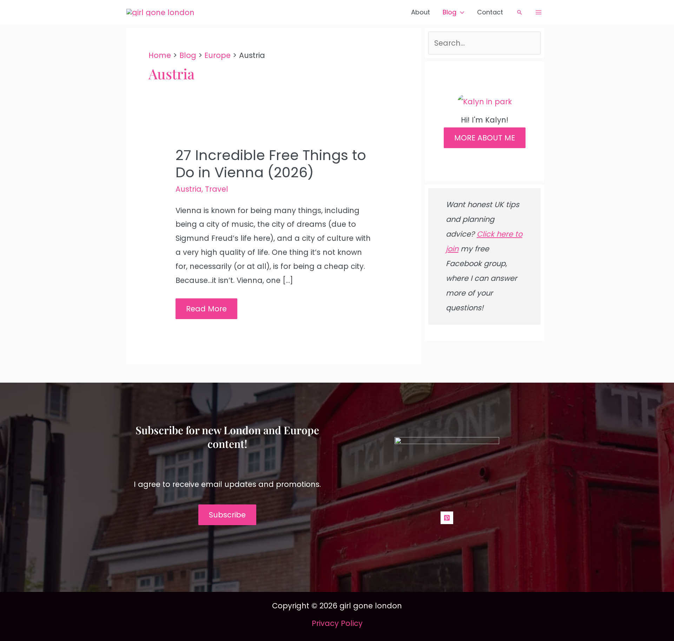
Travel (216, 189)
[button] (519, 12)
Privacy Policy (337, 623)
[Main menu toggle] (539, 12)
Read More (206, 311)
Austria (188, 189)
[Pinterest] (447, 517)
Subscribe (227, 515)
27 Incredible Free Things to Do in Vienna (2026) (271, 163)
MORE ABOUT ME (484, 138)
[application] (460, 12)
